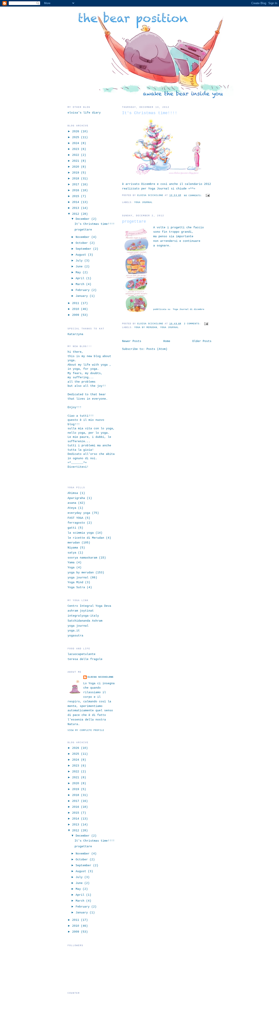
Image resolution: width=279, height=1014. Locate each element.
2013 (76, 208)
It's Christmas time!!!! (149, 113)
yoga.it (74, 630)
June (80, 266)
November (83, 237)
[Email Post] (207, 195)
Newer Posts (131, 341)
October (83, 243)
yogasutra (75, 635)
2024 (76, 143)
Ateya (72, 508)
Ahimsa (73, 493)
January (83, 296)
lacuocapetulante (81, 654)
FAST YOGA (75, 518)
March (81, 284)
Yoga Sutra (76, 587)
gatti (72, 527)
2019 (76, 172)
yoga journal (143, 202)
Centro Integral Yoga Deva (89, 606)
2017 (76, 184)
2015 (76, 196)
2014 (76, 202)
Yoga (71, 567)
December (83, 219)
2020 (76, 166)
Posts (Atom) (156, 349)
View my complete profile (86, 730)
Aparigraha (76, 498)
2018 (76, 178)
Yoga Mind (75, 582)
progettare (134, 221)
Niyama (73, 547)
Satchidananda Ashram (85, 620)
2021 (76, 161)
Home (166, 341)
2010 (76, 309)
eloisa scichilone (101, 677)
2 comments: (193, 324)
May (79, 272)
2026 (76, 131)
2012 (76, 214)
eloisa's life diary (84, 112)
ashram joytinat (81, 610)
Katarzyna (75, 334)
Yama (71, 562)
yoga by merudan (145, 327)
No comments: (194, 195)
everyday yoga (79, 513)
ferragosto (76, 522)
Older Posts (201, 341)
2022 (76, 155)
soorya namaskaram (82, 557)
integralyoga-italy (83, 615)
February (83, 290)
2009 (76, 315)
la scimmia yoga (81, 532)
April (81, 278)
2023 (76, 149)
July (80, 260)
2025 (76, 137)
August (82, 254)
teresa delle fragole (85, 659)
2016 (76, 190)
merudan (74, 542)
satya (72, 552)
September (84, 249)
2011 (76, 303)
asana (72, 503)
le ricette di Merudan (86, 538)
